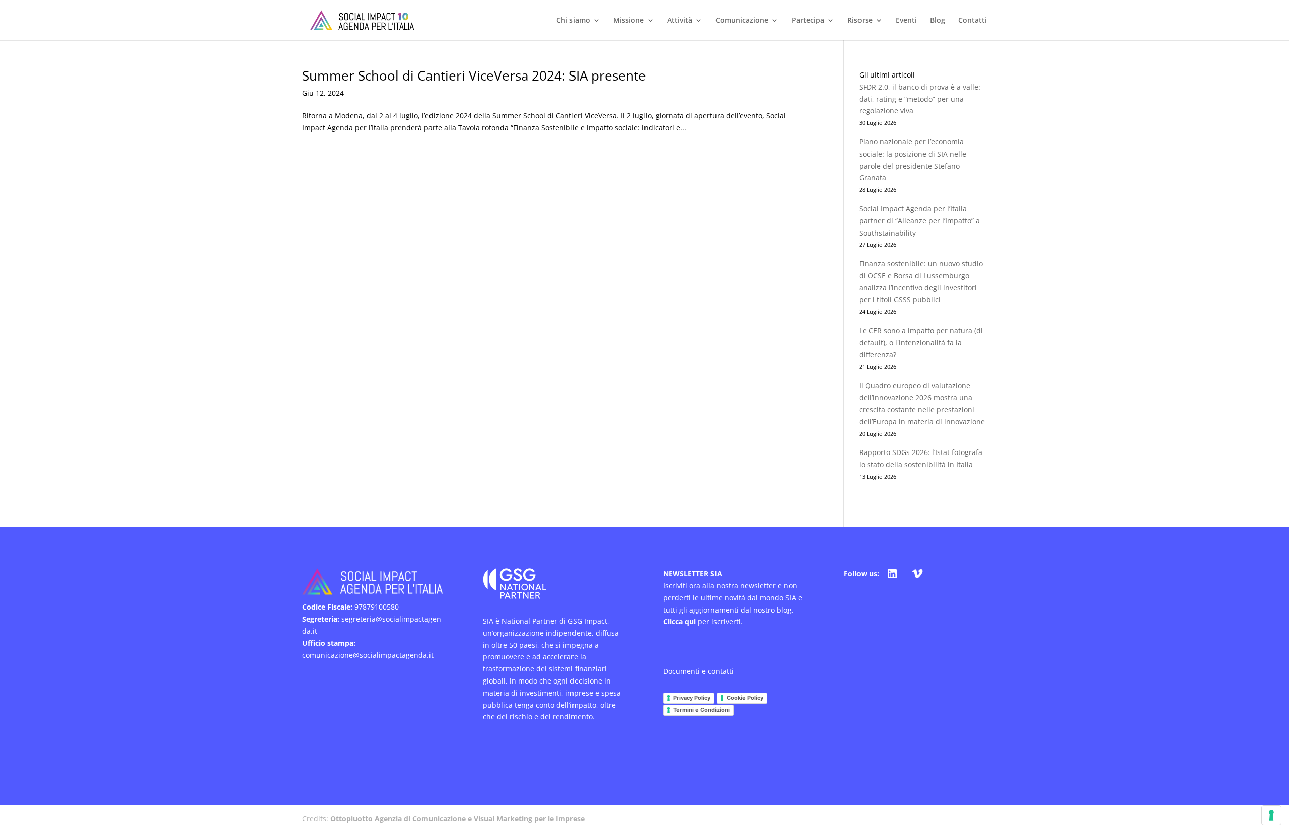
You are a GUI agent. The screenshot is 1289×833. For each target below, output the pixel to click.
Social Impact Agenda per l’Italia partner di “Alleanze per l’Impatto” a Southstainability (919, 221)
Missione (628, 21)
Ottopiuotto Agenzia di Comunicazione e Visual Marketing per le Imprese (457, 818)
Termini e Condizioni (701, 709)
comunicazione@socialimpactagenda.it (368, 655)
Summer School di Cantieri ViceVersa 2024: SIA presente (474, 75)
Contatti (972, 21)
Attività (679, 21)
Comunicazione (741, 21)
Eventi (906, 21)
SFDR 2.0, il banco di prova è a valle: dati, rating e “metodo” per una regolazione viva (919, 99)
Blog (937, 21)
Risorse (860, 21)
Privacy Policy (691, 697)
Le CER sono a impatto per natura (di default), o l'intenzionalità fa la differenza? (921, 342)
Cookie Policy (745, 697)
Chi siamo (573, 21)
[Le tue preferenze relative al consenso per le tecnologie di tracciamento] (1271, 815)
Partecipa (808, 21)
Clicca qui (679, 621)
